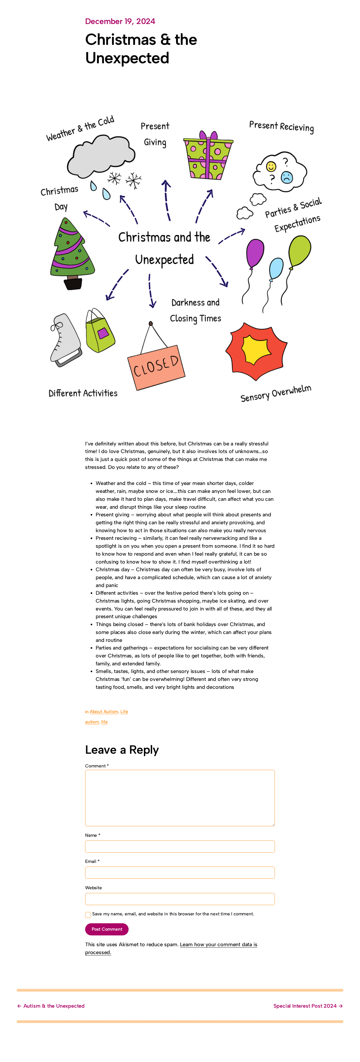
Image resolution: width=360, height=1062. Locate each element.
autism (92, 721)
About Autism (104, 711)
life (104, 721)
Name (92, 835)
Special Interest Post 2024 (305, 1006)
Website (93, 887)
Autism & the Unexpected (54, 1006)
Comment (97, 765)
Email (92, 861)
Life (124, 711)
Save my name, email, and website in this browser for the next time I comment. (173, 913)
